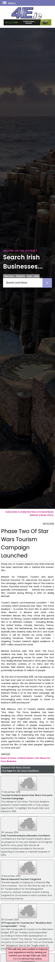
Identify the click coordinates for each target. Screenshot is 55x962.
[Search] (47, 283)
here (9, 771)
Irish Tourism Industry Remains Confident (25, 835)
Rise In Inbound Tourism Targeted (21, 879)
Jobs (36, 276)
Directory (9, 276)
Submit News (25, 758)
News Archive (8, 758)
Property (20, 276)
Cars (29, 276)
